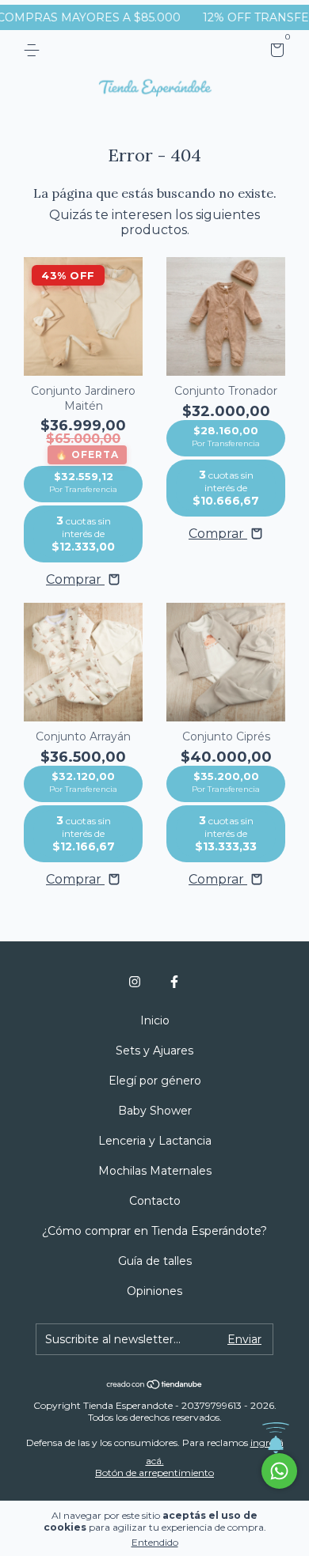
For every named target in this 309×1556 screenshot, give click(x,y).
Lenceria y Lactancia (155, 1141)
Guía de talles (155, 1261)
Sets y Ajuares (154, 1050)
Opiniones (154, 1291)
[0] (274, 52)
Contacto (155, 1201)
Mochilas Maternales (155, 1171)
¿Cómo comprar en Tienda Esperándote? (154, 1231)
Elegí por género (155, 1080)
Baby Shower (155, 1111)
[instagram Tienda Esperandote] (134, 981)
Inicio (155, 1020)
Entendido (155, 1542)
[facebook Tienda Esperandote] (174, 981)
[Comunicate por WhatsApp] (279, 1471)
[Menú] (34, 51)
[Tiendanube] (154, 1385)
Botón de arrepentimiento (154, 1472)
